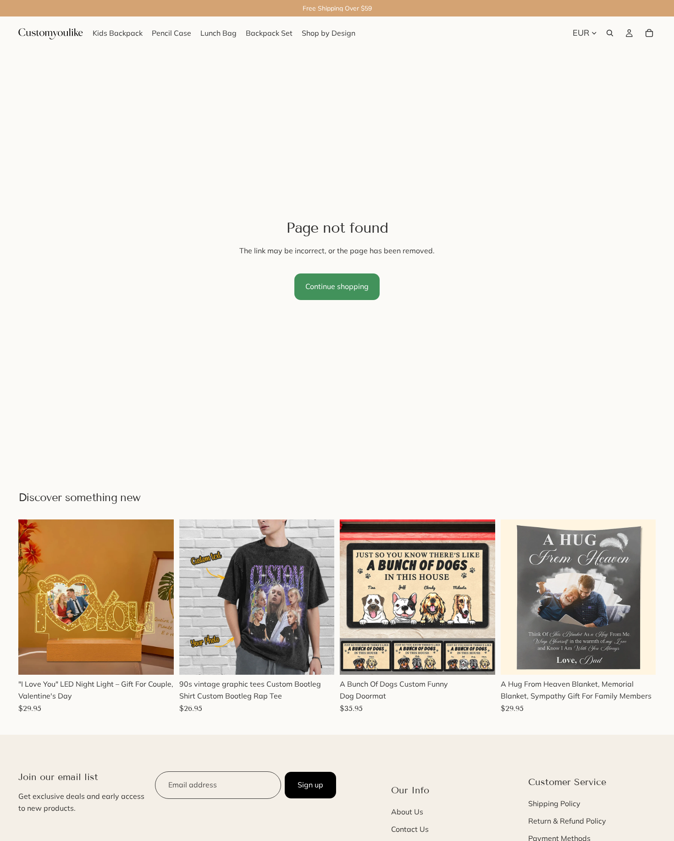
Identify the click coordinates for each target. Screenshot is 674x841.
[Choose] (159, 661)
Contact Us (410, 829)
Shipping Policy (554, 803)
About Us (407, 811)
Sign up (310, 784)
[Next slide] (160, 597)
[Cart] (649, 33)
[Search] (610, 33)
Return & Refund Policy (567, 820)
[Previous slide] (32, 597)
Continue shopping (337, 286)
